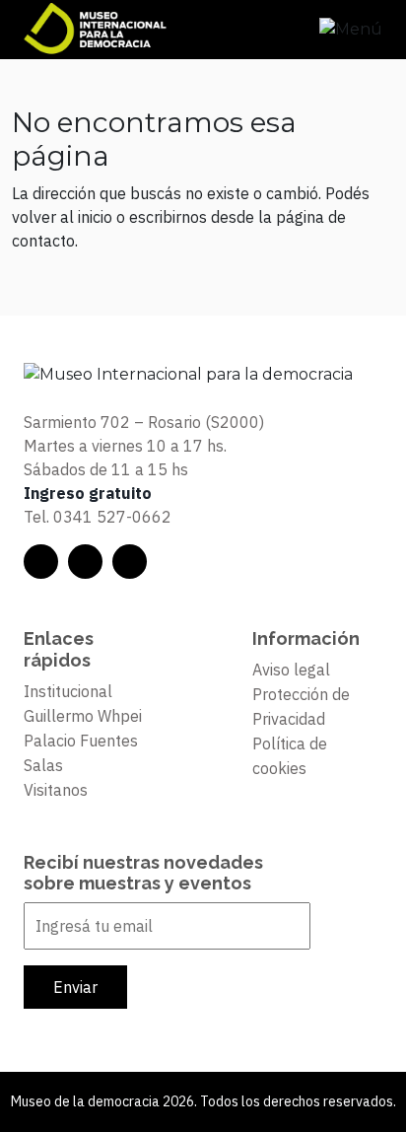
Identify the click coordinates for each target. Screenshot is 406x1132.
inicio (95, 217)
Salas (43, 765)
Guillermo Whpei (83, 716)
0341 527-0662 (112, 517)
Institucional (68, 691)
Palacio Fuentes (81, 740)
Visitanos (56, 790)
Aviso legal (291, 669)
